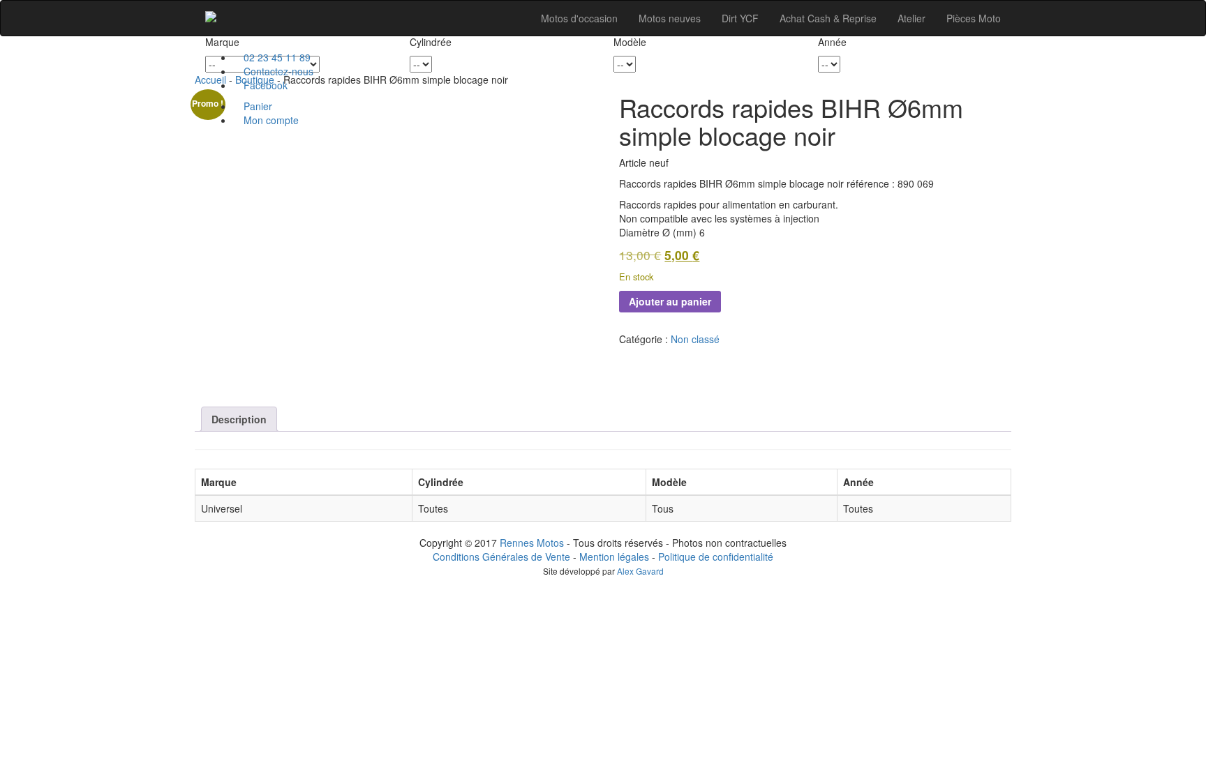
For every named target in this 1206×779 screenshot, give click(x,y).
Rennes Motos (532, 543)
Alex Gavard (640, 571)
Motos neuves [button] (670, 18)
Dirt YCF (740, 18)
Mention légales (614, 557)
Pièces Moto (973, 18)
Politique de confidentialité (715, 557)
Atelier (911, 18)
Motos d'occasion (579, 18)
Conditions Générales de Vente (501, 557)
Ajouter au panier (670, 301)
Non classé (695, 339)
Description (239, 419)
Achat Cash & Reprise (828, 18)
